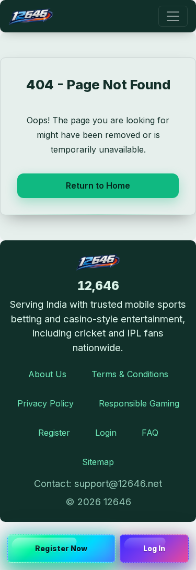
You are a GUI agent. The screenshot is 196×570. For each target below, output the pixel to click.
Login (106, 432)
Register (54, 432)
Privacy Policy (45, 403)
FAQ (150, 432)
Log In (154, 548)
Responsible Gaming (139, 403)
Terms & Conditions (129, 374)
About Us (47, 374)
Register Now (61, 548)
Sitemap (98, 462)
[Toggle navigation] (173, 16)
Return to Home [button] (98, 185)
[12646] (30, 16)
